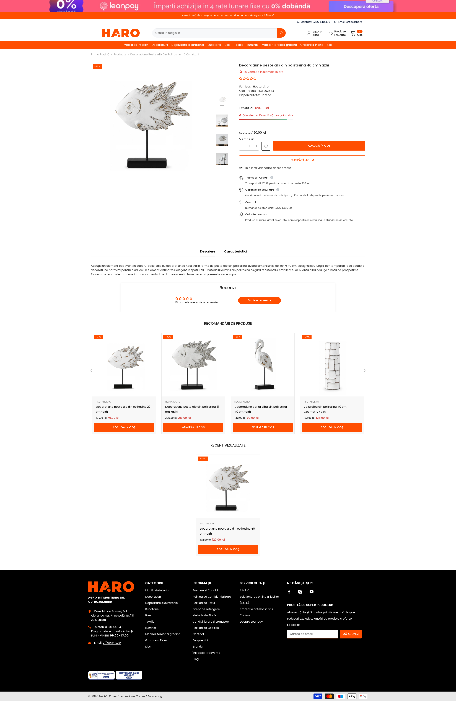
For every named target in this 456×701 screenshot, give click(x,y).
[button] (247, 79)
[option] (151, 123)
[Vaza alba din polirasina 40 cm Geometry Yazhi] (332, 364)
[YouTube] (311, 591)
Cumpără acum (302, 160)
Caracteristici (235, 251)
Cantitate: (246, 139)
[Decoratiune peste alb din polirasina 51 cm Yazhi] (193, 364)
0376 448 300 (321, 22)
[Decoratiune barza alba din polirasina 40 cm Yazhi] (262, 364)
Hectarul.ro (261, 86)
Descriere (207, 251)
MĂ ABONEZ (351, 634)
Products (119, 54)
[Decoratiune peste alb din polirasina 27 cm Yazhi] (124, 364)
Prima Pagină (100, 54)
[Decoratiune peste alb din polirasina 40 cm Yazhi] (228, 486)
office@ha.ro (354, 22)
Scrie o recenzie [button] (259, 300)
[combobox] (214, 33)
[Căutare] (219, 33)
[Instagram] (300, 591)
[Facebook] (289, 591)
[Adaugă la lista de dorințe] (265, 146)
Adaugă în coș (319, 146)
